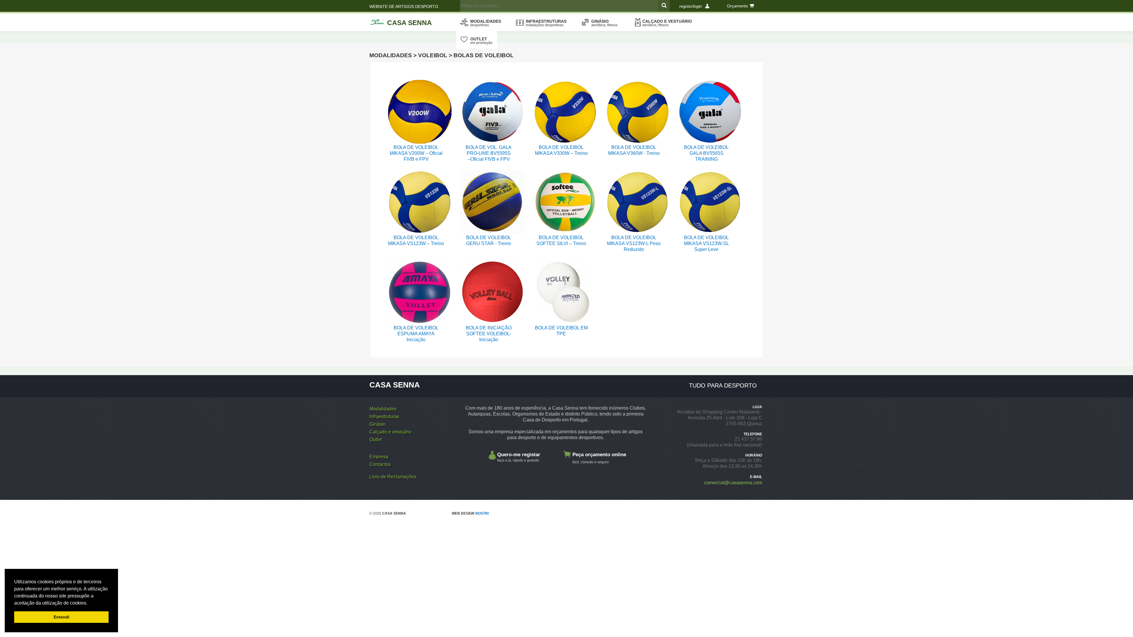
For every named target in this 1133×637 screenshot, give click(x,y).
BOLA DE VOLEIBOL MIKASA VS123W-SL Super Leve (706, 243)
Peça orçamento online (599, 458)
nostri (482, 513)
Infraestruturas (546, 23)
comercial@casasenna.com (733, 482)
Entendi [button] (61, 617)
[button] (89, 603)
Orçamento (737, 6)
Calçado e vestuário (667, 23)
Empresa (378, 456)
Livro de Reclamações (392, 476)
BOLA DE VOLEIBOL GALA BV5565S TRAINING (706, 153)
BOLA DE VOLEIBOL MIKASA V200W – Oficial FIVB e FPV (416, 153)
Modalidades (485, 23)
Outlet (481, 41)
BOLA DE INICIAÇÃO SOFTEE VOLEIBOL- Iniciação (489, 333)
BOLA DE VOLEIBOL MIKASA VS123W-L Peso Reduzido (634, 243)
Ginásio (604, 23)
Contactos (380, 464)
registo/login (690, 6)
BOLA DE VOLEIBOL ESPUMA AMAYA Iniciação (416, 333)
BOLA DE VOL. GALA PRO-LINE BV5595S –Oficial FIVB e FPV (489, 153)
